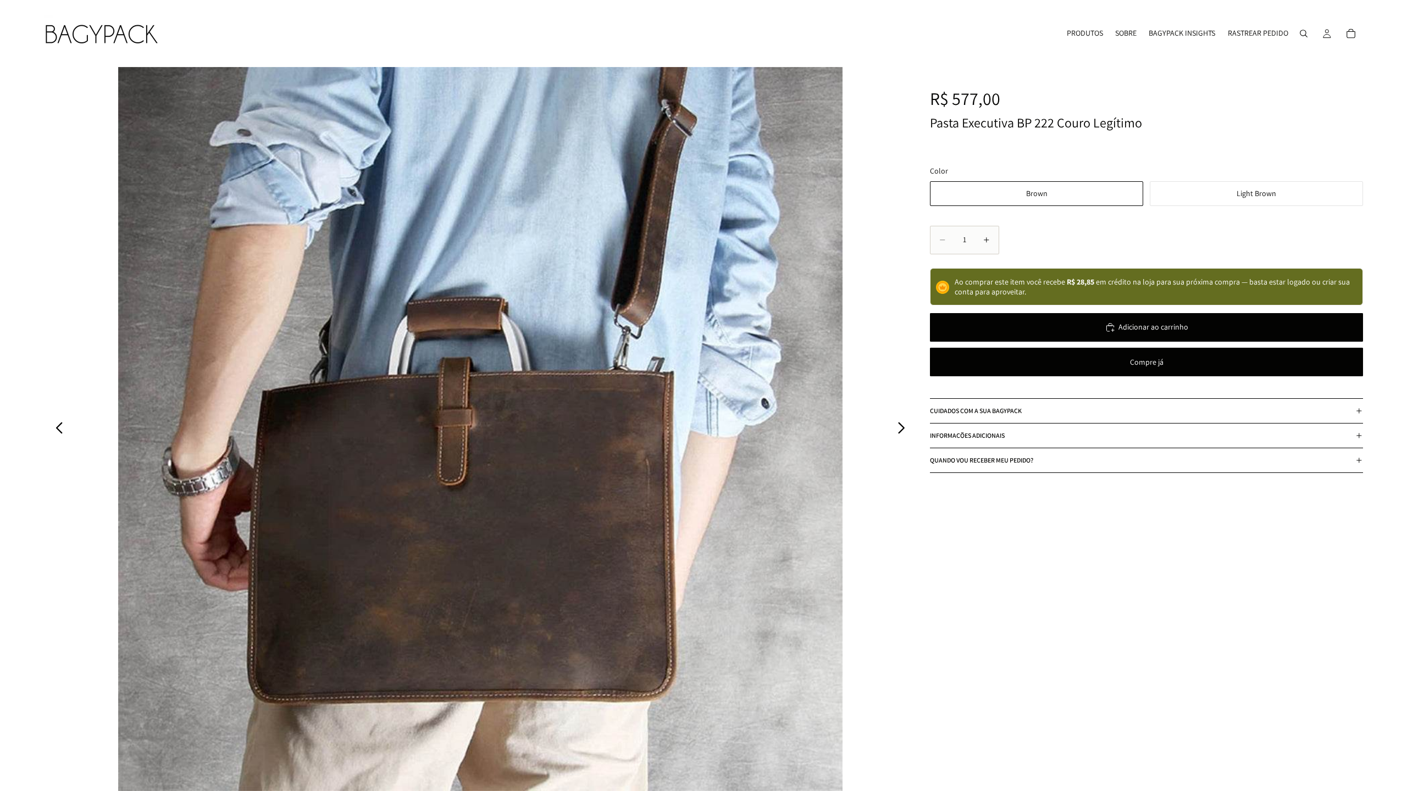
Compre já (1147, 362)
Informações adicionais (967, 435)
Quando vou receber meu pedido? (981, 460)
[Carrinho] (1351, 33)
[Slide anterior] (56, 429)
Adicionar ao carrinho (1153, 327)
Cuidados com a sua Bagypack (976, 410)
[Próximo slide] (904, 429)
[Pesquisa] (1304, 33)
